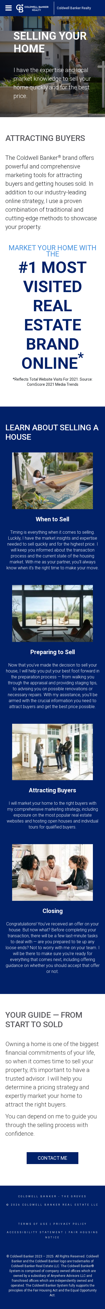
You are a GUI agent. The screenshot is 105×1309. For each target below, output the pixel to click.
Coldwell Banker (37, 1196)
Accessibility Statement (35, 1232)
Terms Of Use (33, 1224)
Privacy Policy (70, 1224)
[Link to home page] (35, 8)
